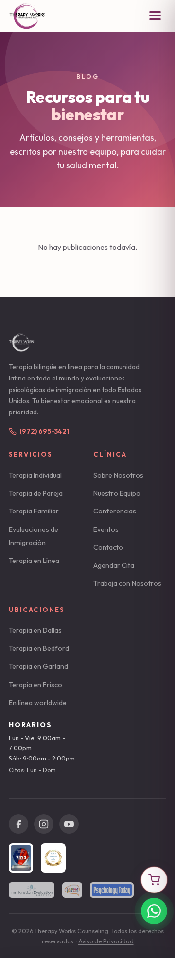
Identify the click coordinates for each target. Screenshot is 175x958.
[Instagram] (43, 824)
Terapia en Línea (34, 560)
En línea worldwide (38, 702)
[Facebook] (18, 824)
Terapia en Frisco (35, 684)
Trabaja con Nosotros (127, 583)
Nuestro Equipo (116, 493)
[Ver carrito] (154, 880)
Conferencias (114, 511)
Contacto (108, 547)
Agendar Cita (113, 565)
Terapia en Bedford (39, 648)
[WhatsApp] (154, 911)
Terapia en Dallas (35, 630)
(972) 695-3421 (44, 431)
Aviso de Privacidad (106, 941)
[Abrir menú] (155, 15)
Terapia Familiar (34, 511)
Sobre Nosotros (118, 475)
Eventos (106, 529)
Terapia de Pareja (36, 493)
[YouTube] (69, 824)
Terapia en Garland (38, 666)
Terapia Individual (35, 475)
